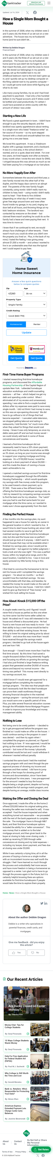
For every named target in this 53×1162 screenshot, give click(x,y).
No (37, 952)
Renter (36, 324)
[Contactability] (37, 349)
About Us (6, 1142)
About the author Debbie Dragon (27, 917)
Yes (19, 952)
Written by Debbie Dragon (14, 48)
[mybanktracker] (10, 3)
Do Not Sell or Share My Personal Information (37, 1143)
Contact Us (18, 1142)
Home (5, 893)
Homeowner (16, 324)
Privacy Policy (20, 1152)
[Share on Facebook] (35, 12)
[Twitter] (42, 903)
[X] (37, 1155)
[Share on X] (27, 12)
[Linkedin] (45, 903)
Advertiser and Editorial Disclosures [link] (36, 3)
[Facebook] (43, 1155)
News (11, 893)
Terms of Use (7, 1152)
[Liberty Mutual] (16, 349)
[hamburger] (49, 3)
